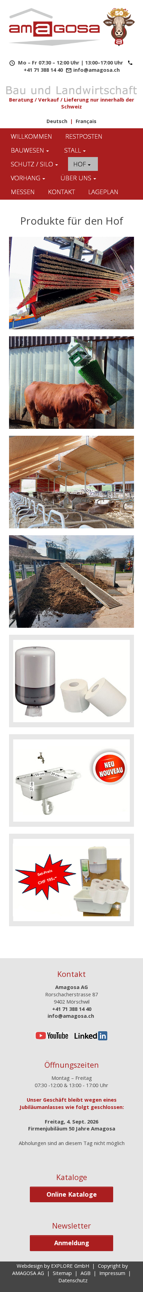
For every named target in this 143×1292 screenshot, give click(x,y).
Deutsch (57, 121)
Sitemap (62, 1272)
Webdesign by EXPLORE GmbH (53, 1265)
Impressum (112, 1272)
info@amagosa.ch (96, 69)
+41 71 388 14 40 (43, 69)
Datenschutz (72, 1280)
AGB (86, 1272)
